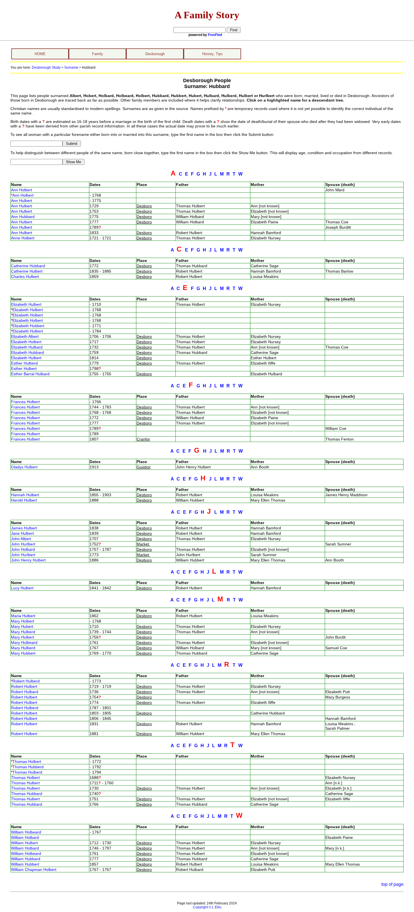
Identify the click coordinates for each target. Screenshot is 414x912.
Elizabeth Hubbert (28, 326)
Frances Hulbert (25, 407)
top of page (392, 884)
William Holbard (25, 837)
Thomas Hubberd (28, 767)
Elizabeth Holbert (27, 309)
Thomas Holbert (26, 761)
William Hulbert (24, 843)
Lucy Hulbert (22, 588)
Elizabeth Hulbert (26, 304)
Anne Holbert (22, 238)
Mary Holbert (22, 621)
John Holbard (23, 549)
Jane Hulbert (22, 533)
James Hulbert (24, 528)
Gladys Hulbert (24, 467)
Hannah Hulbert (25, 495)
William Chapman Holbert (33, 869)
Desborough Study (46, 67)
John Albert (21, 538)
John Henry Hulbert (28, 560)
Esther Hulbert (24, 368)
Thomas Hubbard (26, 793)
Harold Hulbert (24, 500)
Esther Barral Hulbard (30, 374)
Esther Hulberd (24, 363)
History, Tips (212, 54)
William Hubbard (25, 859)
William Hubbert (25, 864)
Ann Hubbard (23, 216)
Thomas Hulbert (25, 783)
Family (97, 54)
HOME (40, 54)
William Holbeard (26, 832)
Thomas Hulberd (27, 772)
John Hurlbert (23, 544)
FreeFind (215, 35)
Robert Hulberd (26, 681)
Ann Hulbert (21, 200)
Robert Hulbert (24, 686)
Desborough (155, 54)
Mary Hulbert (22, 637)
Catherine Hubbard (28, 266)
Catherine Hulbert (27, 271)
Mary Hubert (22, 626)
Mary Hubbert (23, 653)
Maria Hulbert (23, 616)
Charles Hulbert (25, 276)
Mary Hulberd (23, 632)
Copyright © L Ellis (207, 907)
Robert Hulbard (24, 691)
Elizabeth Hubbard (27, 352)
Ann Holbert (21, 190)
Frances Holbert (25, 401)
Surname (71, 67)
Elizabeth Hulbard (27, 347)
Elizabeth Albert (25, 336)
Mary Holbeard (24, 642)
